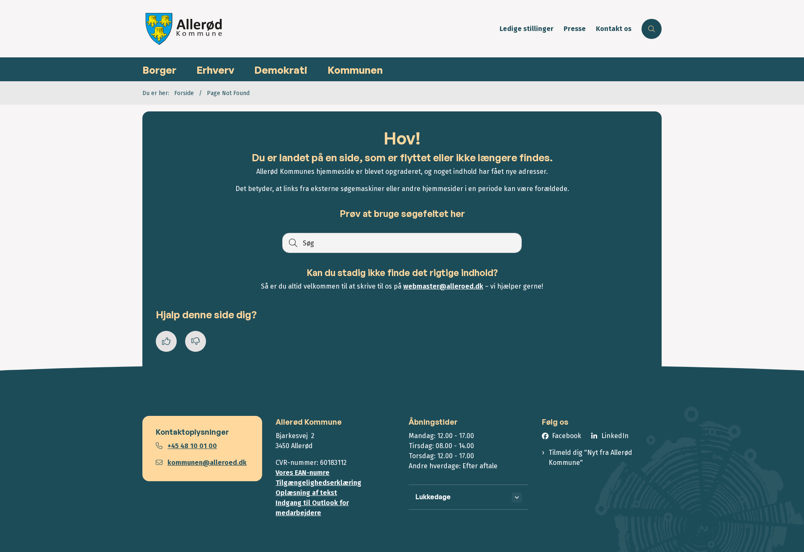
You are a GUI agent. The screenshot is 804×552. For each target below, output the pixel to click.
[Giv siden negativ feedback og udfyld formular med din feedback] (195, 341)
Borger (159, 70)
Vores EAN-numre (303, 473)
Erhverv (215, 70)
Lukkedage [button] (433, 497)
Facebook (566, 436)
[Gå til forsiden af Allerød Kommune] (318, 28)
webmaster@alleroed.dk (443, 286)
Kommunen (355, 70)
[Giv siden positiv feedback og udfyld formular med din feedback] (166, 341)
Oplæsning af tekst (306, 493)
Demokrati (280, 70)
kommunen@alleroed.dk (207, 463)
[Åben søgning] (652, 29)
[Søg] (292, 243)
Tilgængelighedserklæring (318, 483)
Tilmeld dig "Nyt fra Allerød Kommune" (590, 458)
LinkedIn (615, 436)
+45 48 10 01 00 (192, 446)
